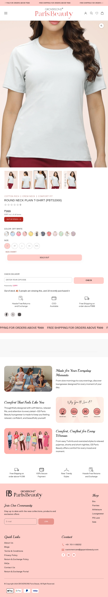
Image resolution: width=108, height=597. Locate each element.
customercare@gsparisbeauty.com (81, 550)
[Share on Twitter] (13, 314)
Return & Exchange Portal (16, 572)
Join (46, 521)
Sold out (44, 257)
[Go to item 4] (55, 180)
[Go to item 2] (26, 180)
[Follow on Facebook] (63, 555)
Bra (93, 502)
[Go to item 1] (11, 180)
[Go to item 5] (70, 180)
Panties (95, 506)
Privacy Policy (11, 555)
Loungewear (98, 514)
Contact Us (9, 568)
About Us (8, 543)
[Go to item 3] (40, 180)
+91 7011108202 (73, 545)
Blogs (6, 547)
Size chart (11, 252)
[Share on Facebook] (6, 314)
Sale (94, 522)
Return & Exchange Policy (16, 559)
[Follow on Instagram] (68, 555)
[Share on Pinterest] (19, 314)
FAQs (6, 564)
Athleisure (97, 510)
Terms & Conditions (13, 551)
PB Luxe (96, 518)
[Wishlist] (97, 13)
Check (89, 280)
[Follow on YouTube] (73, 555)
